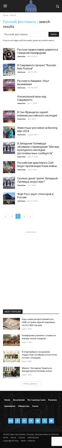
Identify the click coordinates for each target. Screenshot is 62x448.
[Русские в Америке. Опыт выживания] (9, 85)
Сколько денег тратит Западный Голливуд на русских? (37, 180)
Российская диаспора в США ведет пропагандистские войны (37, 164)
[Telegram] (37, 420)
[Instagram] (24, 420)
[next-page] (30, 216)
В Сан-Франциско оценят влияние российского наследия (37, 114)
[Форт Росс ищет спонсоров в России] (9, 198)
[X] (44, 420)
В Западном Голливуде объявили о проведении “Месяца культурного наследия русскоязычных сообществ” (38, 148)
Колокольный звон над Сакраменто (31, 98)
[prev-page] (5, 216)
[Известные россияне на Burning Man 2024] (9, 132)
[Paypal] (31, 420)
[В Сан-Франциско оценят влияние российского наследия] (9, 117)
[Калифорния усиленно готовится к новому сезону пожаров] (11, 340)
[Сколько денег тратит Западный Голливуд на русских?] (9, 183)
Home (5, 15)
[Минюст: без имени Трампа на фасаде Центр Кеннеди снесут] (11, 372)
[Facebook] (17, 420)
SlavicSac (21, 119)
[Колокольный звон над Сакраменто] (9, 101)
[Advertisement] (31, 265)
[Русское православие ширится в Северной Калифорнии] (9, 54)
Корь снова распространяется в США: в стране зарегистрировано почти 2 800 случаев (38, 322)
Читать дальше (30, 383)
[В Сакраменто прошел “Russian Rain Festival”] (9, 70)
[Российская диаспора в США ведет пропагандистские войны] (9, 167)
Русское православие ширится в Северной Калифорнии (37, 51)
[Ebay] (10, 420)
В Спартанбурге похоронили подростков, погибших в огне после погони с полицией (39, 355)
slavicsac (21, 56)
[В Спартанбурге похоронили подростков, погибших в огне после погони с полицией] (11, 356)
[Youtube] (51, 420)
